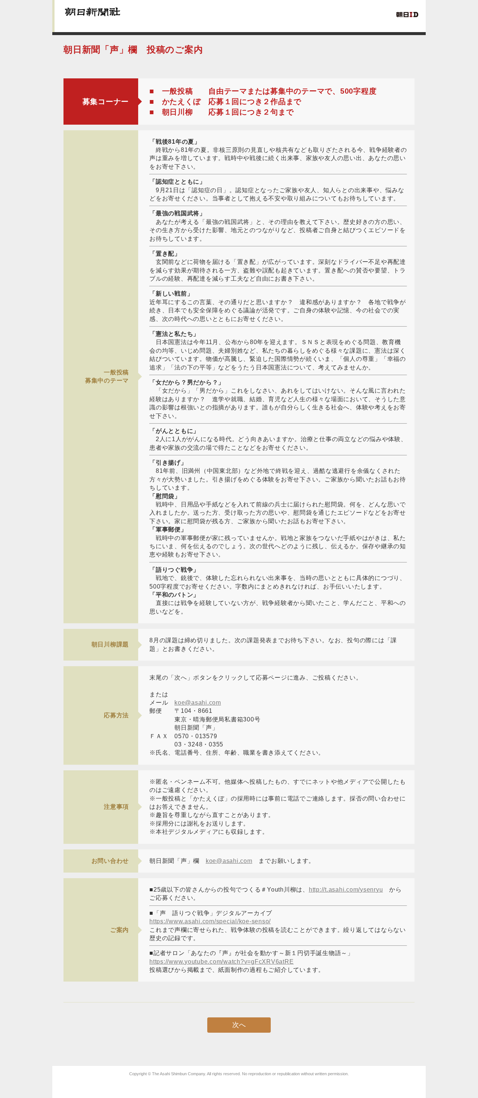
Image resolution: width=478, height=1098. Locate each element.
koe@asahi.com (197, 702)
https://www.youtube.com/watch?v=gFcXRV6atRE (221, 961)
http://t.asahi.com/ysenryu (346, 889)
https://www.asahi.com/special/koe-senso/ (210, 921)
